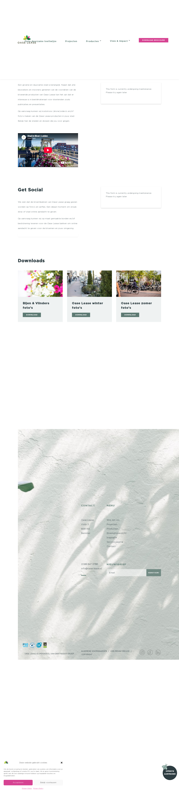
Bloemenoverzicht (117, 532)
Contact (111, 545)
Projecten (71, 42)
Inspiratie (112, 536)
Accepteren (18, 782)
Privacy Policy (27, 788)
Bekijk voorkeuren (48, 782)
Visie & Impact (119, 41)
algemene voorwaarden (94, 651)
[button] (61, 762)
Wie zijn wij (113, 518)
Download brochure (153, 40)
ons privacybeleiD (119, 651)
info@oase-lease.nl (91, 567)
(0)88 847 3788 (89, 563)
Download (32, 315)
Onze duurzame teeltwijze (41, 41)
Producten (92, 42)
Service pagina (115, 540)
